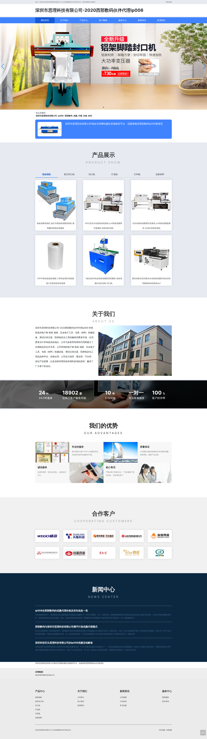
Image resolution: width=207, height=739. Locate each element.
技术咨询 (165, 701)
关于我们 (64, 20)
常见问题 (123, 705)
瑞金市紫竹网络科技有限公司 (44, 675)
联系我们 (161, 20)
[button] (2, 66)
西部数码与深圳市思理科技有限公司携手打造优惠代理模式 (66, 626)
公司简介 (81, 697)
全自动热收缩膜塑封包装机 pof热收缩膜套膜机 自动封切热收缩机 (151, 225)
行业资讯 (123, 701)
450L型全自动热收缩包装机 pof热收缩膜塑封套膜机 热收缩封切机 (103, 225)
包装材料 (38, 718)
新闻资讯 (142, 20)
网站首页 (45, 20)
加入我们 (81, 701)
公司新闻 (123, 697)
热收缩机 (38, 697)
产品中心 (84, 20)
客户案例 (103, 20)
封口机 (37, 705)
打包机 (37, 709)
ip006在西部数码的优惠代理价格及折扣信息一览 (61, 610)
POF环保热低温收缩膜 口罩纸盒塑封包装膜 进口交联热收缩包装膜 (55, 280)
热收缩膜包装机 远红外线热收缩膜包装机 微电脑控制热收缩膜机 (55, 225)
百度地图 (169, 730)
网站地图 (169, 2)
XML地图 (162, 730)
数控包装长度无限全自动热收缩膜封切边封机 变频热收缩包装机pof (151, 280)
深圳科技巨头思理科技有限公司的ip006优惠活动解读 (64, 642)
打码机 (37, 714)
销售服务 (165, 697)
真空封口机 (39, 701)
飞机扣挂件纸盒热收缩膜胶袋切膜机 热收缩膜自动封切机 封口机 (103, 280)
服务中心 (122, 20)
